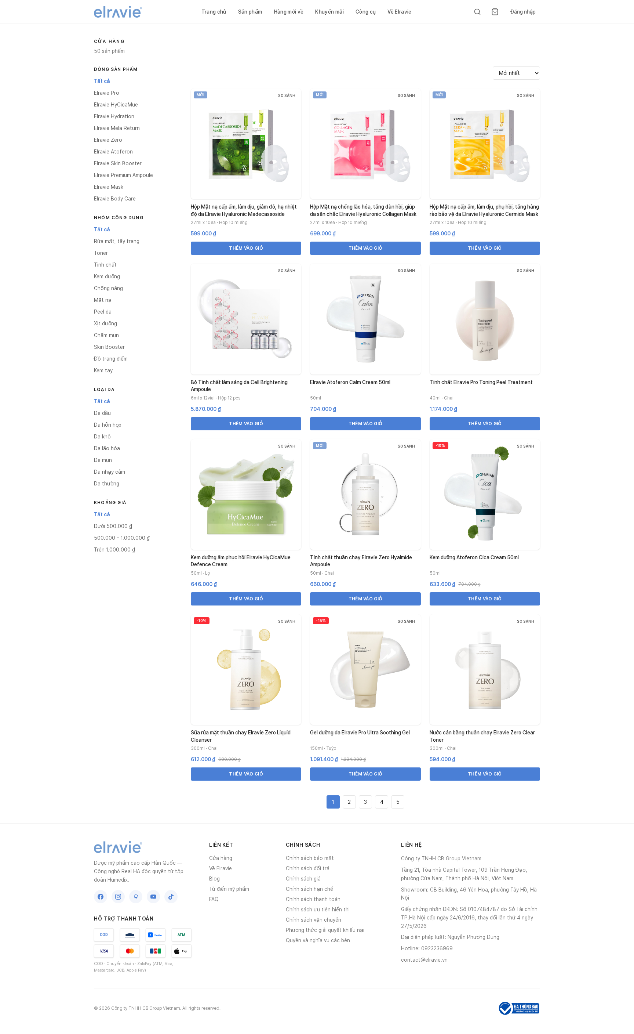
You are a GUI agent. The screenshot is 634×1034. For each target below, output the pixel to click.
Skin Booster (109, 347)
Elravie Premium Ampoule (123, 175)
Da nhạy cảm (109, 472)
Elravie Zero (108, 140)
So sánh (286, 95)
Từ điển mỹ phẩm (229, 889)
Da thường (106, 484)
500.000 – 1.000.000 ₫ (122, 538)
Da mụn (103, 460)
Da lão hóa (107, 448)
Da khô (102, 437)
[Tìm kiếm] (477, 11)
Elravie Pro (106, 93)
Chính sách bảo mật (310, 858)
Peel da (103, 312)
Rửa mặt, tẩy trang (116, 241)
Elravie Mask (108, 187)
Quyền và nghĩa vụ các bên (318, 940)
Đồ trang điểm (111, 359)
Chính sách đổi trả (307, 868)
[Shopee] (135, 896)
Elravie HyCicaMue (116, 105)
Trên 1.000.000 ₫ (114, 550)
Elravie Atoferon (113, 152)
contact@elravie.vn (424, 960)
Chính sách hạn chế (309, 889)
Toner (101, 253)
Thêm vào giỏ (246, 248)
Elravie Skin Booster (118, 163)
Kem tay (103, 370)
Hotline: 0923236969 (427, 948)
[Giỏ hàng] (495, 11)
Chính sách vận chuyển (313, 920)
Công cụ (366, 12)
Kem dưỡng (107, 276)
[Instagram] (118, 896)
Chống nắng (108, 288)
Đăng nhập (523, 12)
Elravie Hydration (114, 116)
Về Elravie (399, 12)
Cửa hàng (220, 858)
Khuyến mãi (329, 12)
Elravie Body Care (115, 199)
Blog (214, 879)
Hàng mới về (289, 12)
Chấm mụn (106, 335)
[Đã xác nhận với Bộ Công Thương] (518, 1008)
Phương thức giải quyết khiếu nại (325, 930)
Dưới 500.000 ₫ (113, 526)
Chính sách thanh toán (313, 899)
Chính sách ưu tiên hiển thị (318, 909)
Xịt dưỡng (105, 323)
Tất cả (102, 81)
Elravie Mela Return (117, 128)
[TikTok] (171, 896)
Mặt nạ (103, 300)
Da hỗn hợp (107, 425)
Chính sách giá (303, 879)
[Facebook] (100, 896)
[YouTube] (153, 896)
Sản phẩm (250, 12)
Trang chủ (213, 12)
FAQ (214, 899)
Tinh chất (105, 265)
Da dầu (102, 413)
